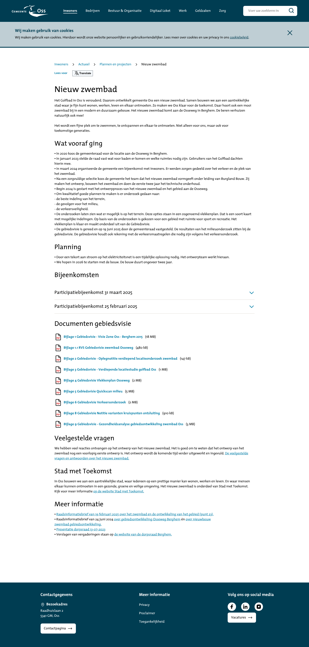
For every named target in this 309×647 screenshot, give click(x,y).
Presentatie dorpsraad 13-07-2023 (80, 529)
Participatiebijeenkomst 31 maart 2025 (93, 292)
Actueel (84, 64)
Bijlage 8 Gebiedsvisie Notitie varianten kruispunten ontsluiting (112, 413)
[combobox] (264, 11)
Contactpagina (55, 628)
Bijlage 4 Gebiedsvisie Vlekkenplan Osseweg (97, 380)
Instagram (259, 606)
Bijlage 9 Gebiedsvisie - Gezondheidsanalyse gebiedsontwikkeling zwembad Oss (123, 424)
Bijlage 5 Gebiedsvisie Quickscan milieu (93, 391)
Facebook (232, 606)
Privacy (144, 605)
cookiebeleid (239, 37)
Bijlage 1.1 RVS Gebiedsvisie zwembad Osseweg (98, 348)
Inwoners (61, 64)
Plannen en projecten (115, 64)
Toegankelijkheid (152, 621)
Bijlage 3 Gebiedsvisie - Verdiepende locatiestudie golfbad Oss (110, 369)
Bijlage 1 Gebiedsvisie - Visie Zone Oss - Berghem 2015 (103, 337)
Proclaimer (147, 613)
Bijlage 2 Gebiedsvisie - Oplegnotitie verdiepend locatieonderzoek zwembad (120, 358)
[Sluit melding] (290, 33)
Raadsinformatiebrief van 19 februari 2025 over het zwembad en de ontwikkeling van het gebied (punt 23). (135, 514)
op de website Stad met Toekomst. (118, 491)
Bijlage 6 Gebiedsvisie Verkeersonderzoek (95, 402)
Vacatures (238, 617)
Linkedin (245, 606)
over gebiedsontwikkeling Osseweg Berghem (147, 519)
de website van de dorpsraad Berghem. (143, 534)
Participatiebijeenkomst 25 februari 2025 (95, 306)
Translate (85, 73)
